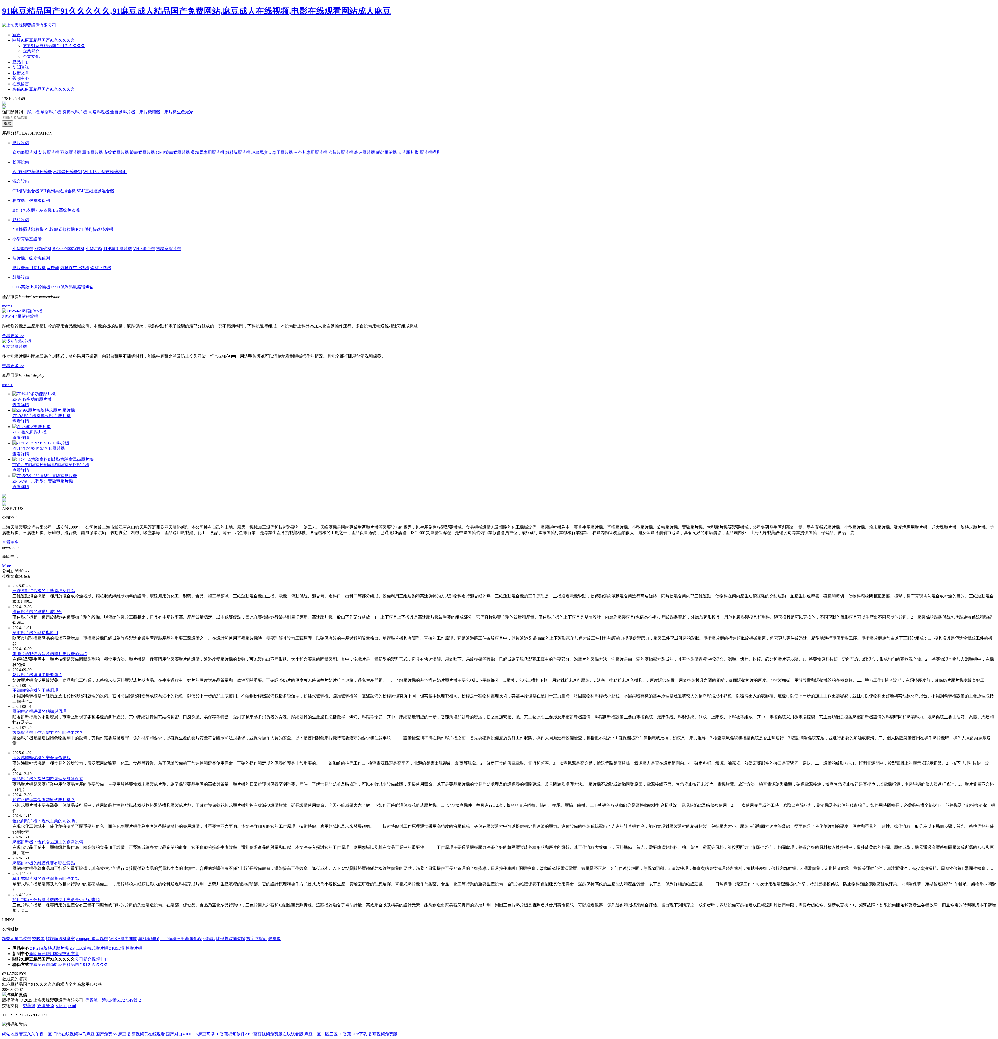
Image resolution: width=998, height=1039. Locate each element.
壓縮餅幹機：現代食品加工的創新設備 (47, 842)
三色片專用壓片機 (310, 152)
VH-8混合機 (144, 248)
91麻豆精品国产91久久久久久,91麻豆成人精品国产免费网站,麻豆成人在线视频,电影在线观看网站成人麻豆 (196, 11)
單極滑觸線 (148, 938)
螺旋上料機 (100, 268)
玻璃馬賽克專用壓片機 (272, 152)
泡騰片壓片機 (340, 152)
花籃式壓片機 (116, 152)
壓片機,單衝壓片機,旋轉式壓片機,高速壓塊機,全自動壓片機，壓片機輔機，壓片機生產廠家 (110, 112)
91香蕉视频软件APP (234, 1034)
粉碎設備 (20, 162)
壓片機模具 (430, 152)
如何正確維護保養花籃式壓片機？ (43, 800)
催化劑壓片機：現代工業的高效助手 (45, 821)
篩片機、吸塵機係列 (31, 258)
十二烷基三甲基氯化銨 (181, 938)
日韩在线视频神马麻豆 (74, 1034)
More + (8, 566)
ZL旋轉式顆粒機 (60, 229)
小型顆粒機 (22, 248)
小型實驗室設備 (27, 239)
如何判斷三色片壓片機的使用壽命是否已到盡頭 (56, 899)
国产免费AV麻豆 (111, 1034)
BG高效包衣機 (66, 210)
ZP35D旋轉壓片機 (125, 948)
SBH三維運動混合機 (95, 191)
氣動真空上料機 (74, 268)
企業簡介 (31, 51)
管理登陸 (45, 1005)
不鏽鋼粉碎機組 (67, 171)
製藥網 (29, 1005)
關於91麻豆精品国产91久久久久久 (43, 40)
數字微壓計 (256, 938)
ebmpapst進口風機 (92, 938)
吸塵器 (53, 268)
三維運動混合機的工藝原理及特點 (43, 590)
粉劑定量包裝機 (16, 938)
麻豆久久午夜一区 (35, 1034)
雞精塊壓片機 (237, 152)
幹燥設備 (20, 277)
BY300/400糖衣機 (68, 248)
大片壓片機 (408, 152)
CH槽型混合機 (25, 191)
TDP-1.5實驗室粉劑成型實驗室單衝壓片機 (50, 465)
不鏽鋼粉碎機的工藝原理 (35, 690)
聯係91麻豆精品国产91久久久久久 (43, 89)
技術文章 (20, 73)
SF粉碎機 (42, 248)
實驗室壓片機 (168, 248)
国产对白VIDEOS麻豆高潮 (190, 1034)
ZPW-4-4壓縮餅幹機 (20, 316)
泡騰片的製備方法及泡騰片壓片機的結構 (49, 654)
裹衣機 (274, 938)
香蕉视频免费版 (382, 1034)
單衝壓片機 (92, 152)
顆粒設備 (20, 220)
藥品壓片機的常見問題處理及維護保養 (47, 779)
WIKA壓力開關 (123, 938)
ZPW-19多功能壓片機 (31, 399)
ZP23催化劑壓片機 (29, 432)
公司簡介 (83, 959)
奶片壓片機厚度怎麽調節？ (37, 675)
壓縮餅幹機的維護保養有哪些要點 (43, 863)
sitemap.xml (66, 1005)
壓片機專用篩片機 (29, 268)
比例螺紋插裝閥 (230, 938)
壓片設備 (20, 143)
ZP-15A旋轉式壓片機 (89, 948)
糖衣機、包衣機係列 (31, 200)
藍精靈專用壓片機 (207, 152)
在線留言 (20, 84)
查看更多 (10, 542)
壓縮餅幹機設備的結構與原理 (39, 711)
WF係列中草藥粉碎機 (32, 171)
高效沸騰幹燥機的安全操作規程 (41, 757)
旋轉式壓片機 (142, 152)
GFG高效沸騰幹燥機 (31, 287)
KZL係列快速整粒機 (94, 229)
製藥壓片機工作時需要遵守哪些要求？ (47, 732)
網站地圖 (10, 1034)
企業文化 (31, 56)
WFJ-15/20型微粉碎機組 (105, 171)
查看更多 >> (13, 335)
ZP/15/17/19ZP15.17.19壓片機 (38, 448)
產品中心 (20, 62)
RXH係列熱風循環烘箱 (72, 287)
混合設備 (20, 181)
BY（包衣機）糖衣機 (32, 210)
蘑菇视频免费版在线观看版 (278, 1034)
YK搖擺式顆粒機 (28, 229)
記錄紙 (209, 938)
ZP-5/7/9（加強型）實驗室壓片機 (42, 481)
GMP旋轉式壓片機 (173, 152)
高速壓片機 (364, 152)
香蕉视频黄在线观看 (146, 1034)
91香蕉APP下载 (353, 1034)
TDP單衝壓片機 (117, 248)
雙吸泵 (38, 938)
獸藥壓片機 (70, 152)
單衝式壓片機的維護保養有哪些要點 (45, 878)
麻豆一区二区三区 (321, 1034)
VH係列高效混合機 (58, 191)
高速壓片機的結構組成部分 (37, 611)
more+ (7, 306)
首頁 (16, 34)
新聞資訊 (20, 67)
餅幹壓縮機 (386, 152)
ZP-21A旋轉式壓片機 (49, 948)
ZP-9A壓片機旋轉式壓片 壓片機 (41, 415)
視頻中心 (20, 78)
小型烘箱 (94, 248)
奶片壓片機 (48, 152)
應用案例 (54, 953)
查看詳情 (20, 405)
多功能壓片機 (24, 152)
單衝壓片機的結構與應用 (35, 632)
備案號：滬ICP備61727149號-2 (113, 1000)
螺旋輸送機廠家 (60, 938)
